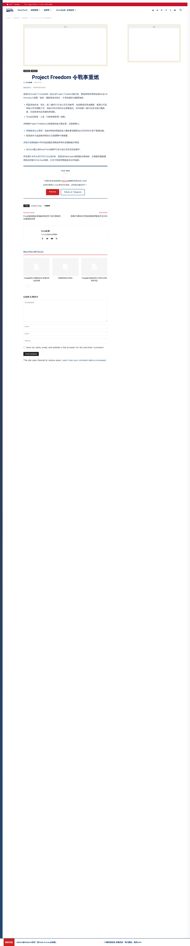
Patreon (65, 181)
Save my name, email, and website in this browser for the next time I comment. (65, 347)
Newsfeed (22, 10)
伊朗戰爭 (47, 206)
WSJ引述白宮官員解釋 (63, 105)
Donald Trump (36, 206)
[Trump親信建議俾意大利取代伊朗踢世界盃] (94, 267)
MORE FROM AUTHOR (57, 252)
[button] (180, 10)
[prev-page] (25, 286)
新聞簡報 (25, 18)
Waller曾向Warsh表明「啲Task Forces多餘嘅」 (37, 942)
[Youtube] (175, 10)
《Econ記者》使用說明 (64, 10)
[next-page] (29, 286)
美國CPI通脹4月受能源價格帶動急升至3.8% (88, 216)
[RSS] (166, 10)
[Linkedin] (153, 10)
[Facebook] (43, 238)
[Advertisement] (68, 46)
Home (8, 18)
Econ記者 (29, 82)
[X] (170, 10)
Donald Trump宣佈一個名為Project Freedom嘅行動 (54, 94)
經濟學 (46, 10)
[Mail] (157, 10)
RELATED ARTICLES (33, 252)
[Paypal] (162, 10)
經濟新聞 (34, 10)
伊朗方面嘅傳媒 (30, 142)
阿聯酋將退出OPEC (65, 278)
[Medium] (53, 238)
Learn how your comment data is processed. (84, 360)
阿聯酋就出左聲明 (34, 131)
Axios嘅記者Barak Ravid (39, 149)
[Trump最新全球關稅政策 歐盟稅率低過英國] (36, 267)
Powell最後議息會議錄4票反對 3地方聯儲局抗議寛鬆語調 (42, 217)
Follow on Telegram (72, 192)
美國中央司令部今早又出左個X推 (40, 156)
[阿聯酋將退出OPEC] (65, 267)
